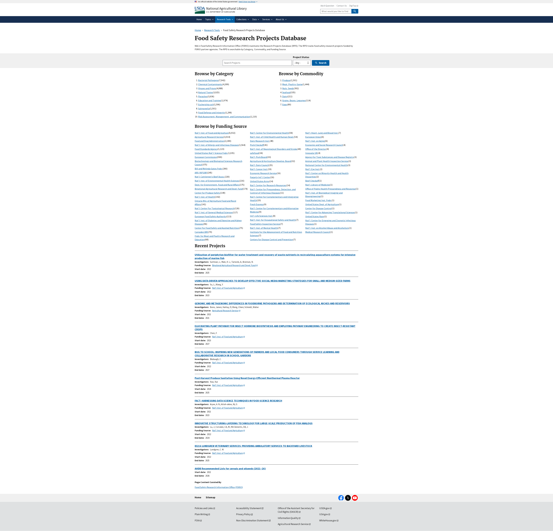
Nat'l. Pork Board (258, 157)
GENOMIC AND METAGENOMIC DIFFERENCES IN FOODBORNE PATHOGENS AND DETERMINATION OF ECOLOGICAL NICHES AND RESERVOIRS (272, 303)
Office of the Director (315, 149)
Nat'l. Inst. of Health (205, 196)
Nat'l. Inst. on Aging (315, 140)
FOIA (197, 520)
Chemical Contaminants (210, 84)
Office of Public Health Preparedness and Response (330, 188)
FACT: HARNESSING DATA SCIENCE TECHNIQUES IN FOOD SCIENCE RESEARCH (238, 400)
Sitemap (210, 497)
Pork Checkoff (257, 145)
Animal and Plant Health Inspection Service (326, 161)
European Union (313, 136)
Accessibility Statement (248, 508)
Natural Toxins (205, 92)
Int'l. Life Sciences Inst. (261, 215)
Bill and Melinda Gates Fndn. (208, 168)
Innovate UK (311, 153)
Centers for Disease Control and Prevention (271, 239)
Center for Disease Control (318, 208)
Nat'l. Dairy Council (259, 165)
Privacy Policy (243, 514)
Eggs (284, 104)
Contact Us (342, 6)
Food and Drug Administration (209, 140)
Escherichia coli (205, 104)
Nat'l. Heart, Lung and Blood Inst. (321, 132)
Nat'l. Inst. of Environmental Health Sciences (217, 180)
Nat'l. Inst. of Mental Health (264, 228)
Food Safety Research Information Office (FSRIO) (219, 487)
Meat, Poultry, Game (292, 84)
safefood (254, 153)
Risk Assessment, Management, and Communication (224, 116)
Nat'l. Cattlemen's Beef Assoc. (210, 176)
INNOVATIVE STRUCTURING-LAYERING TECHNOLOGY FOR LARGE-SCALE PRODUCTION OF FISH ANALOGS (254, 423)
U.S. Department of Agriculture (220, 12)
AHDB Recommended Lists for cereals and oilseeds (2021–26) (230, 468)
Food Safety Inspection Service (265, 223)
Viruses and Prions (207, 88)
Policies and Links (204, 508)
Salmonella (204, 108)
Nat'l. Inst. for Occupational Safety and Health (273, 219)
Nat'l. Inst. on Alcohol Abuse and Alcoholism (327, 228)
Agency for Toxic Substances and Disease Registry (329, 157)
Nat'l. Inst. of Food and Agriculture (212, 132)
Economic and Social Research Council (324, 145)
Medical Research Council (317, 232)
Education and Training (209, 100)
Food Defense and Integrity (211, 112)
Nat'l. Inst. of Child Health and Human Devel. (272, 136)
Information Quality (288, 518)
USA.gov (323, 514)
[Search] (354, 11)
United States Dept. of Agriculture (322, 204)
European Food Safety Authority (210, 216)
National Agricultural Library (226, 8)
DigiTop (352, 5)
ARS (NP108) (201, 172)
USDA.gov (324, 508)
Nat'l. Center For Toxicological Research (214, 208)
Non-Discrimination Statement (252, 520)
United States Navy (314, 216)
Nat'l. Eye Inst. (312, 169)
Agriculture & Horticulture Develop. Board (270, 161)
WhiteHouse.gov (327, 520)
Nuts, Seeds (288, 88)
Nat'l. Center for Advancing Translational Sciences (330, 212)
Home (198, 497)
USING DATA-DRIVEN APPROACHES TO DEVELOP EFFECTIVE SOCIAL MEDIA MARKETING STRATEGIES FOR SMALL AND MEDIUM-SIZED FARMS (272, 280)
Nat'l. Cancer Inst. (259, 169)
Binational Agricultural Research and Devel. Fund (219, 188)
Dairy (284, 96)
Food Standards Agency (206, 149)
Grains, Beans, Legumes (294, 100)
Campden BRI (201, 232)
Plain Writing (201, 514)
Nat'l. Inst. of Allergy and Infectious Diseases (217, 145)
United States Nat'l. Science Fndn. (211, 153)
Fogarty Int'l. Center (260, 177)
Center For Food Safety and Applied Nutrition (217, 228)
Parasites (202, 96)
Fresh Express (257, 204)
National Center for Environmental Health (326, 165)
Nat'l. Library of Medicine (317, 184)
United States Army (259, 181)
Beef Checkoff (312, 180)
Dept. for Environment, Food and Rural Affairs (217, 184)
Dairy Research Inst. (259, 140)
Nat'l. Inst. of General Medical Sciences (214, 212)
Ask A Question (327, 6)
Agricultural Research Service (209, 136)
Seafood (286, 92)
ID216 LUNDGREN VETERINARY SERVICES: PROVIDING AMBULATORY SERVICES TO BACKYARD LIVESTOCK (253, 446)
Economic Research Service (263, 173)
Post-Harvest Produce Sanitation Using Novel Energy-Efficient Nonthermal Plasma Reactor (247, 378)
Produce (286, 80)
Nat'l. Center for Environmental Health (269, 132)
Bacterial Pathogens (208, 80)
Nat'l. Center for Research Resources (268, 185)
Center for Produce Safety (207, 192)
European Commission (206, 157)
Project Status (301, 57)
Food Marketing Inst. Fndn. (318, 200)
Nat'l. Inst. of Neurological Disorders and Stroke (273, 149)
